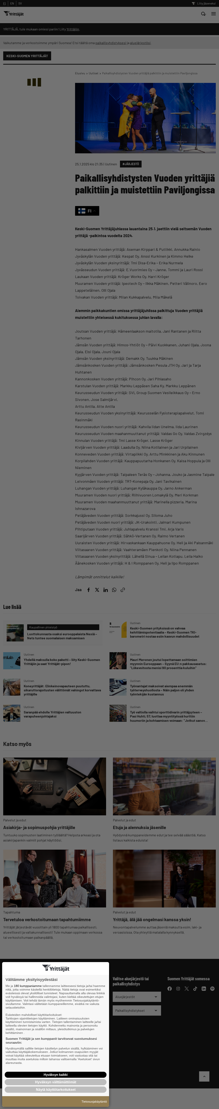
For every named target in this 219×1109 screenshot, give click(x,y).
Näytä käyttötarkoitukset (55, 1089)
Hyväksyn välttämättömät (55, 1082)
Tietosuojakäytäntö (94, 1101)
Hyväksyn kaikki (56, 1074)
